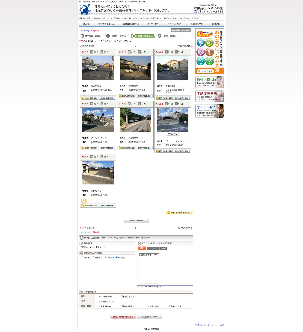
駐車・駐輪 (86, 306)
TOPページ (85, 31)
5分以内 (86, 257)
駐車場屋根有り (105, 306)
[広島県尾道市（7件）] (149, 255)
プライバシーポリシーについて (209, 325)
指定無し (122, 257)
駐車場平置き (128, 306)
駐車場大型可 (153, 306)
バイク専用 (176, 306)
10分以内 (98, 257)
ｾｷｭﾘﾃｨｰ (85, 301)
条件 (83, 296)
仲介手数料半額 (105, 297)
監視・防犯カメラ (106, 301)
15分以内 (110, 257)
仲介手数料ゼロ (129, 297)
